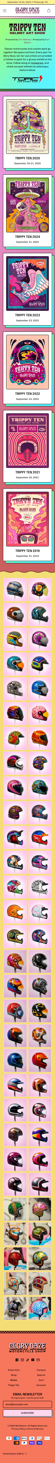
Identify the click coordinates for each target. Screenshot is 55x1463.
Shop (14, 1375)
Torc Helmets (24, 39)
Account (41, 1385)
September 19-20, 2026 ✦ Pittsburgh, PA (27, 2)
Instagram (37, 63)
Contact (41, 1370)
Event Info (14, 1370)
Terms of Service (35, 1429)
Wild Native (21, 1426)
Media (13, 1380)
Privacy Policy (18, 1429)
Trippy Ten (13, 1385)
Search (41, 1375)
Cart (41, 1380)
